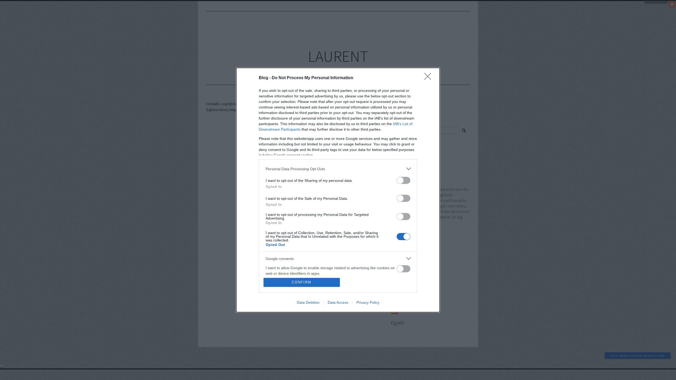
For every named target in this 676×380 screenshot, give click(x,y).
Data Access (338, 302)
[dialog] (338, 190)
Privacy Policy (367, 302)
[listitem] (338, 169)
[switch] (403, 180)
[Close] (429, 78)
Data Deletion (308, 302)
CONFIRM (301, 282)
